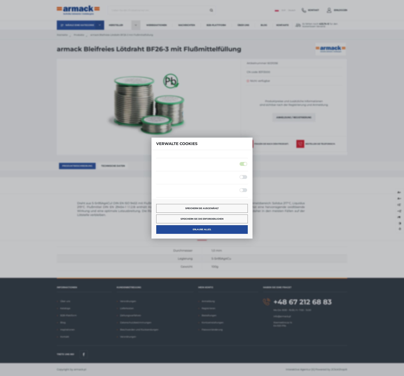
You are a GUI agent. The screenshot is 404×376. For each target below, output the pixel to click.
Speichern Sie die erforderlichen (202, 218)
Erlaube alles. (202, 229)
